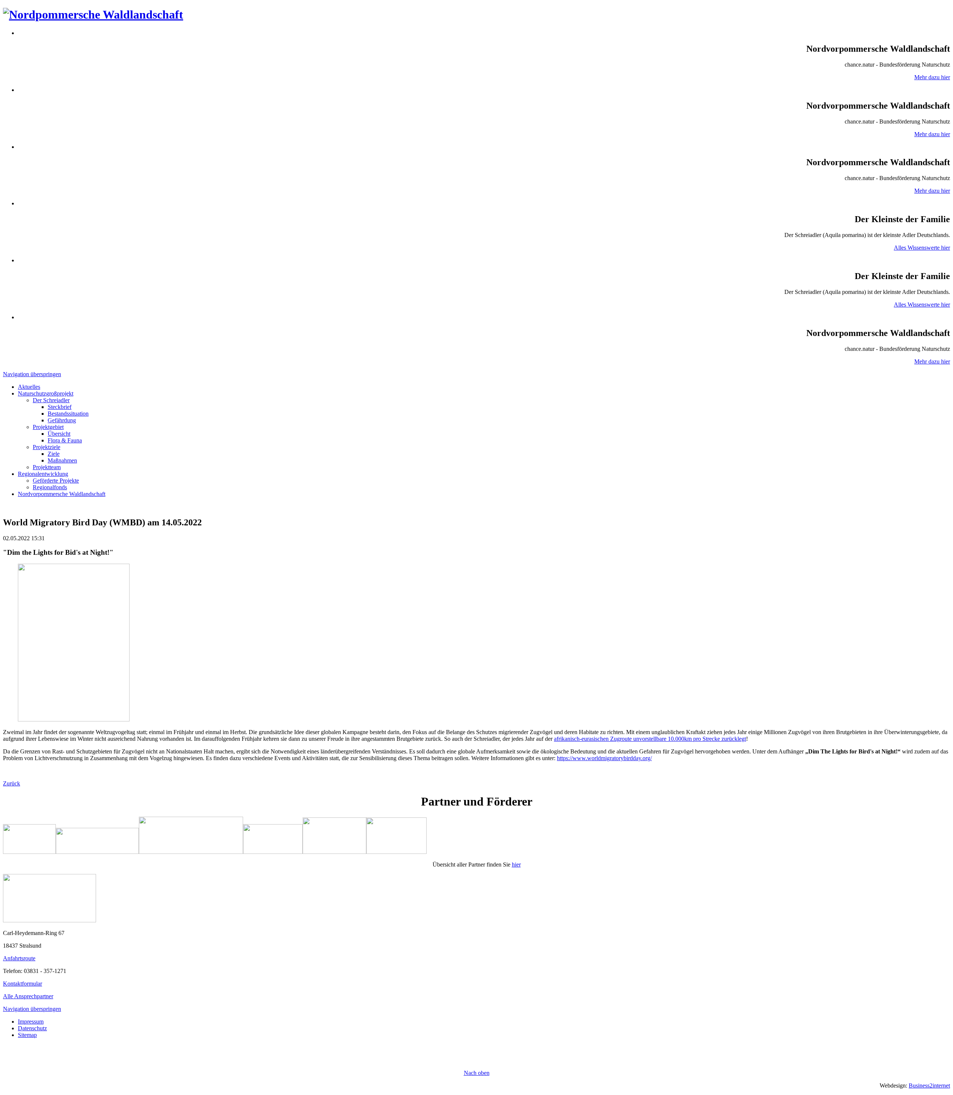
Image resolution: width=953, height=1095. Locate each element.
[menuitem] (29, 387)
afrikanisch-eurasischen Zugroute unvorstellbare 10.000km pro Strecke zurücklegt (650, 739)
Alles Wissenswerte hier (922, 247)
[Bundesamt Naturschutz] (273, 852)
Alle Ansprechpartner (28, 996)
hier (516, 864)
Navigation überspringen (32, 374)
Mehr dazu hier (932, 77)
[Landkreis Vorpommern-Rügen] (29, 852)
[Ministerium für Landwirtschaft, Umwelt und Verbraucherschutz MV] (334, 852)
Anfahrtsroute (19, 958)
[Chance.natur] (97, 852)
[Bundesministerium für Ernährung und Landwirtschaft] (396, 852)
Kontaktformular (22, 983)
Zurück (11, 783)
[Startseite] (49, 920)
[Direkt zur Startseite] (93, 14)
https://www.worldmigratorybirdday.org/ (604, 758)
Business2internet (929, 1085)
